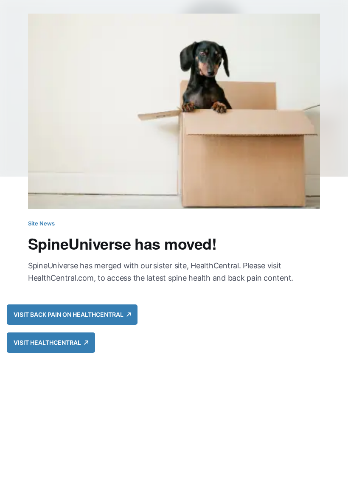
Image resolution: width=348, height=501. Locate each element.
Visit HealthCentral (49, 342)
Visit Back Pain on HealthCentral (70, 314)
